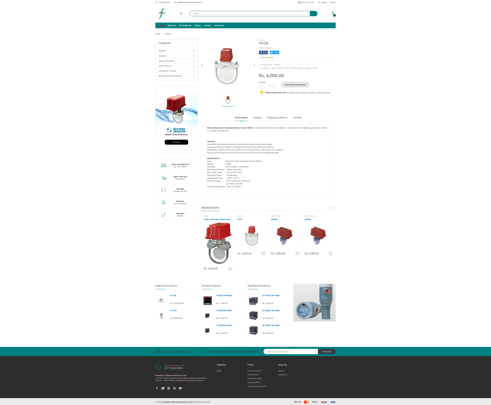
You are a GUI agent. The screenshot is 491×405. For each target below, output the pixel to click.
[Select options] (230, 268)
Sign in (333, 2)
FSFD (240, 219)
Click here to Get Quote (295, 84)
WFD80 (274, 219)
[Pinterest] (174, 388)
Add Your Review (265, 48)
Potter (206, 216)
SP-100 (173, 295)
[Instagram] (168, 388)
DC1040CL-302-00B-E (271, 310)
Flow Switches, (277, 68)
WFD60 (308, 219)
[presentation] (332, 208)
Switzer (261, 40)
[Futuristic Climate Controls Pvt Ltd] (161, 13)
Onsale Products (211, 285)
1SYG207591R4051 (224, 325)
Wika (315, 68)
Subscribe (326, 351)
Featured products (166, 285)
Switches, (301, 68)
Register (324, 2)
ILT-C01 (173, 310)
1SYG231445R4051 (224, 295)
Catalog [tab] (257, 117)
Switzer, (309, 68)
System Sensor (276, 216)
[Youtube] (180, 388)
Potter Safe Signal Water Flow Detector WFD (218, 219)
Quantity (262, 82)
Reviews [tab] (297, 117)
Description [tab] (241, 117)
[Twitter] (162, 388)
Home (157, 34)
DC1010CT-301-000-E (271, 295)
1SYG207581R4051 (224, 310)
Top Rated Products (259, 285)
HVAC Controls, (290, 68)
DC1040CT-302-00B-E (271, 325)
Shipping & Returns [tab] (277, 117)
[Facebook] (156, 388)
